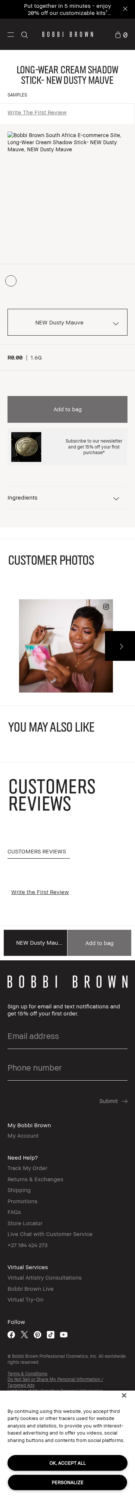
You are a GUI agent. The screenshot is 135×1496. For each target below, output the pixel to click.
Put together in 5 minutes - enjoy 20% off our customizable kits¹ (67, 9)
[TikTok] (50, 1334)
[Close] (124, 1395)
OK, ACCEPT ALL (68, 1463)
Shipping (19, 1189)
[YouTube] (64, 1334)
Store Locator (25, 1223)
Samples (17, 95)
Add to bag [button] (68, 409)
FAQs (14, 1211)
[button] (11, 34)
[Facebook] (11, 1334)
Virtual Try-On (26, 1299)
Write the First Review (37, 112)
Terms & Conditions (27, 1373)
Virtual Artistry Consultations (45, 1277)
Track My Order (27, 1167)
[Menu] (11, 34)
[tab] (39, 852)
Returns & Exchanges (35, 1179)
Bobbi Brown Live (31, 1288)
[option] (10, 280)
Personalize (68, 1482)
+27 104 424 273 (28, 1245)
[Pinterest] (37, 1334)
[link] (121, 34)
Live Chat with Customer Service (50, 1233)
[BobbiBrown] (67, 34)
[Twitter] (24, 1334)
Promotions (23, 1201)
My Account (23, 1135)
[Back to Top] (121, 1130)
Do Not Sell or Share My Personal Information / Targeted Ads (55, 1382)
